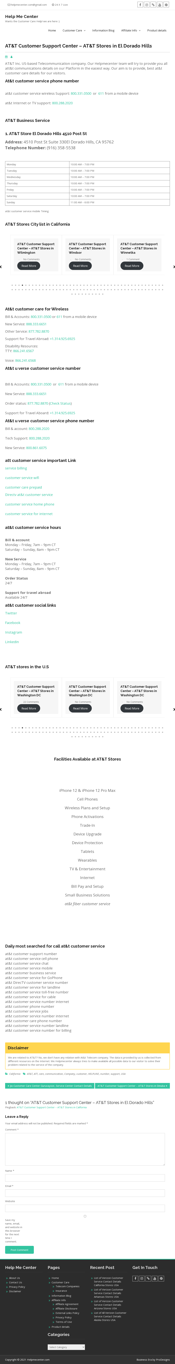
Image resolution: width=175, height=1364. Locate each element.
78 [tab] (121, 289)
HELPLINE (93, 1073)
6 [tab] (29, 285)
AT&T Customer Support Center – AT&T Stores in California (52, 1107)
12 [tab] (50, 285)
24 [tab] (91, 285)
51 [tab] (29, 289)
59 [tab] (56, 289)
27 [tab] (101, 285)
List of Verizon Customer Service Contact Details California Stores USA (108, 1281)
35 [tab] (128, 285)
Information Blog (103, 30)
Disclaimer (15, 1291)
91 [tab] (72, 294)
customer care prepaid (23, 487)
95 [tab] (86, 294)
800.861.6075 (36, 447)
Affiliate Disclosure (66, 1308)
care (41, 1073)
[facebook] (140, 4)
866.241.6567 (23, 351)
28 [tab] (104, 285)
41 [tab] (149, 285)
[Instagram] (147, 4)
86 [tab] (149, 289)
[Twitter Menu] (153, 4)
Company (69, 1073)
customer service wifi (22, 477)
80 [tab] (128, 289)
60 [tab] (60, 289)
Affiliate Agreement (67, 1304)
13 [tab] (53, 285)
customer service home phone (29, 504)
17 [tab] (67, 285)
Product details (156, 30)
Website (10, 1201)
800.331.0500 (81, 93)
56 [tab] (46, 289)
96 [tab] (89, 294)
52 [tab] (33, 289)
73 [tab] (104, 289)
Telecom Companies (67, 1286)
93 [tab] (79, 294)
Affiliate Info (129, 30)
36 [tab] (132, 285)
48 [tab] (19, 289)
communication (54, 1073)
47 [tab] (15, 289)
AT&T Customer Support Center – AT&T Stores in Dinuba (131, 1085)
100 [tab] (103, 294)
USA (123, 1073)
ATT (36, 1073)
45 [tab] (162, 285)
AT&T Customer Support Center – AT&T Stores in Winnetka (87, 248)
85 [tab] (145, 289)
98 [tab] (96, 294)
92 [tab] (75, 294)
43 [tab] (156, 285)
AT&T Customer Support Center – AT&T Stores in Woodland (139, 248)
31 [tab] (115, 285)
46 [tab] (12, 289)
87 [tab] (152, 289)
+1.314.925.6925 (62, 338)
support (115, 1073)
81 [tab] (132, 289)
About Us (14, 1278)
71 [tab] (97, 289)
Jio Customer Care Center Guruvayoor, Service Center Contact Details (51, 1085)
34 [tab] (125, 285)
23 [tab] (87, 285)
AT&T (29, 1073)
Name (9, 1170)
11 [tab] (46, 285)
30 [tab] (111, 285)
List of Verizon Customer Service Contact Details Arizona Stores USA (108, 1304)
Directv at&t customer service (29, 494)
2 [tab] (15, 285)
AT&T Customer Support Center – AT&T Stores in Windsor (36, 248)
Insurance (61, 1290)
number (104, 1073)
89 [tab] (159, 289)
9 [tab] (39, 285)
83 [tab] (138, 289)
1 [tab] (12, 285)
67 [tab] (84, 289)
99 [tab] (99, 294)
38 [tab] (138, 285)
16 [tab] (63, 285)
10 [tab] (43, 285)
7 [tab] (33, 285)
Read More (29, 266)
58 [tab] (53, 289)
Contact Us (15, 1282)
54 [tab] (39, 289)
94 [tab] (82, 294)
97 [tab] (92, 294)
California (14, 1073)
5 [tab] (26, 285)
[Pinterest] (166, 4)
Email (9, 1186)
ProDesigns (163, 1359)
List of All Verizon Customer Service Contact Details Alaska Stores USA (110, 1316)
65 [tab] (77, 289)
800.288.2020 (62, 103)
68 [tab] (87, 289)
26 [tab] (97, 285)
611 (101, 93)
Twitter (11, 613)
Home (52, 30)
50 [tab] (26, 289)
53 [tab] (36, 289)
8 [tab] (36, 285)
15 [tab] (60, 285)
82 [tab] (135, 289)
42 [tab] (152, 285)
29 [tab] (108, 285)
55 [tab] (43, 289)
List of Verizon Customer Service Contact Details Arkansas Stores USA (108, 1293)
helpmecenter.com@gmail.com (29, 4)
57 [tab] (50, 289)
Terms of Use (64, 1321)
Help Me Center (21, 16)
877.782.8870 (39, 331)
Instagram (13, 632)
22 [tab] (84, 285)
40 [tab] (145, 285)
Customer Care (72, 30)
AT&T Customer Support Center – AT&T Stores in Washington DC (36, 691)
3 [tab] (19, 285)
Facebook (12, 622)
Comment (12, 1129)
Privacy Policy (17, 1286)
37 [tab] (135, 285)
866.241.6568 (25, 360)
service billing (16, 468)
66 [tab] (80, 289)
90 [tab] (162, 289)
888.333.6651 (36, 324)
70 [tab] (94, 289)
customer (81, 1073)
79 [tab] (125, 289)
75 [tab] (111, 289)
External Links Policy (67, 1313)
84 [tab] (142, 289)
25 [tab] (94, 285)
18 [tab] (70, 285)
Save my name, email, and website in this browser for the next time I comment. (13, 1230)
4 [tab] (22, 285)
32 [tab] (118, 285)
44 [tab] (159, 285)
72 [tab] (101, 289)
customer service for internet (29, 513)
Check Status (60, 403)
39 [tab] (142, 285)
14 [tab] (56, 285)
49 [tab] (22, 289)
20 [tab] (77, 285)
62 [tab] (67, 289)
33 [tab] (121, 285)
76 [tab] (115, 289)
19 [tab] (74, 285)
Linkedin (12, 642)
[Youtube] (160, 4)
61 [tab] (63, 289)
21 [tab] (80, 285)
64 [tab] (74, 289)
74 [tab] (108, 289)
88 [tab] (156, 289)
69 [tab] (91, 289)
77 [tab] (118, 289)
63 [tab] (70, 289)
